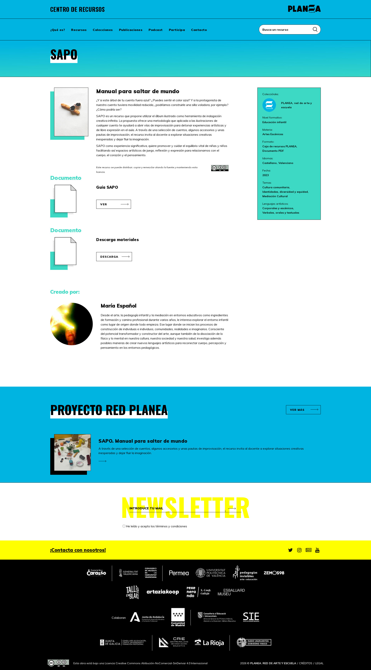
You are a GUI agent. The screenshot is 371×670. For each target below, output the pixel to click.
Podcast (156, 30)
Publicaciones (131, 30)
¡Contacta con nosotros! (78, 550)
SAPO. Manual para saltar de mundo (143, 441)
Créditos (305, 663)
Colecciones (103, 30)
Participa (177, 30)
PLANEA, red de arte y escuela (296, 105)
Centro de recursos (77, 9)
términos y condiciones (171, 526)
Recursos (79, 30)
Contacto (199, 30)
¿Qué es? (57, 30)
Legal (319, 663)
